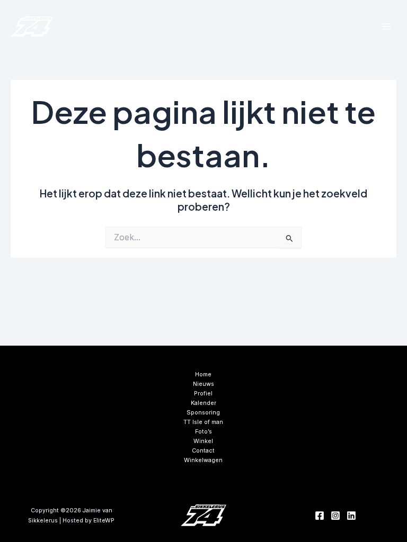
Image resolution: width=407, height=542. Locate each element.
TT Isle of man (203, 422)
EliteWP (103, 520)
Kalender (203, 402)
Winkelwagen (203, 460)
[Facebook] (319, 515)
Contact (203, 450)
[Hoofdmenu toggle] (386, 26)
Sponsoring (203, 412)
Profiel (203, 393)
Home (203, 374)
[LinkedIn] (351, 515)
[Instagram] (335, 515)
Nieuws (203, 383)
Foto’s (203, 431)
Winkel (203, 441)
